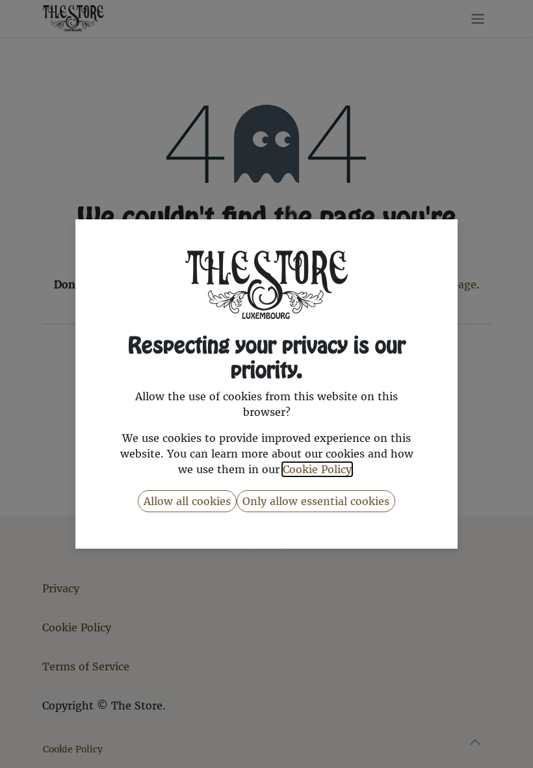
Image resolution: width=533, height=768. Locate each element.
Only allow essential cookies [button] (315, 501)
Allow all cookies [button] (187, 501)
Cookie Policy (317, 469)
